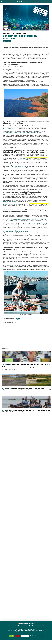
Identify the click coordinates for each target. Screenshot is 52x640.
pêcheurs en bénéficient (25, 158)
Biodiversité (6, 33)
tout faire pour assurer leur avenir (19, 166)
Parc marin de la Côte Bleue (33, 127)
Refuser (18, 635)
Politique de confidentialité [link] (36, 635)
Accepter (11, 635)
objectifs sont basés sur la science (10, 201)
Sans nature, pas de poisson (20, 35)
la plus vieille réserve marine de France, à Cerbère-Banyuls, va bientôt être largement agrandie (25, 132)
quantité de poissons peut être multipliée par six (36, 156)
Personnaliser (25, 635)
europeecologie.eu (20, 1)
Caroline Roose (7, 41)
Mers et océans (16, 33)
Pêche (24, 33)
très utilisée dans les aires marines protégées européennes (15, 231)
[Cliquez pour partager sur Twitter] (12, 38)
